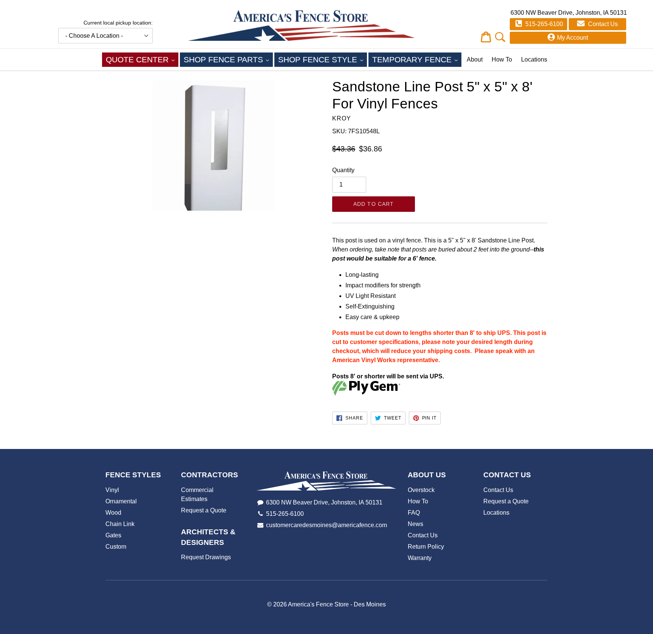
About (475, 59)
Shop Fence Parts (228, 59)
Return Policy (426, 546)
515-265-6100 (543, 24)
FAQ (414, 512)
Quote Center (142, 59)
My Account (572, 37)
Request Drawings (206, 557)
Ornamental (121, 501)
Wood (113, 512)
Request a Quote (203, 510)
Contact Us (602, 24)
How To (502, 59)
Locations (534, 59)
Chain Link (120, 524)
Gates (113, 535)
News (415, 524)
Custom (115, 546)
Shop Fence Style (322, 59)
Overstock (421, 490)
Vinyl (112, 490)
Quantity (343, 170)
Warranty (420, 558)
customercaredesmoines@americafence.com (326, 525)
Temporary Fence (416, 59)
